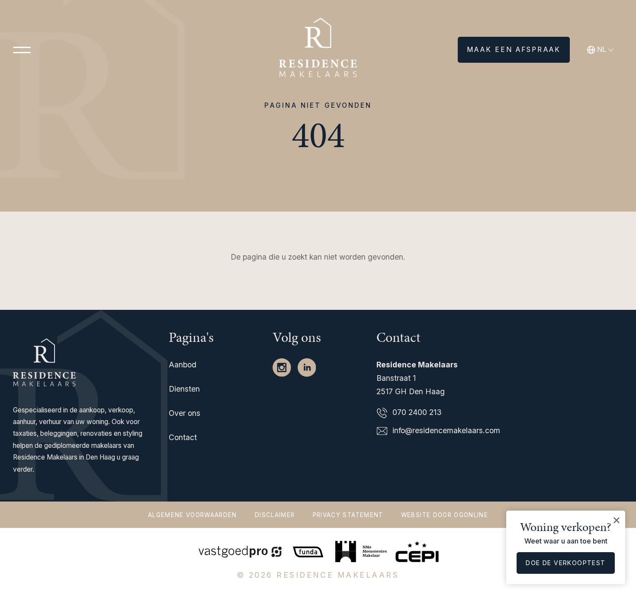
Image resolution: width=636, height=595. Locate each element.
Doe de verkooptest (565, 562)
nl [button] (601, 49)
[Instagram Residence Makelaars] (283, 366)
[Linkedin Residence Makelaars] (307, 366)
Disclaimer (275, 514)
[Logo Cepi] (417, 550)
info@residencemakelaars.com (446, 430)
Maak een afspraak (513, 49)
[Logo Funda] (309, 550)
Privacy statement (348, 514)
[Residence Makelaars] (318, 50)
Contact (183, 437)
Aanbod (182, 364)
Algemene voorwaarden (192, 514)
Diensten (184, 388)
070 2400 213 (417, 412)
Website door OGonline (444, 514)
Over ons (184, 413)
